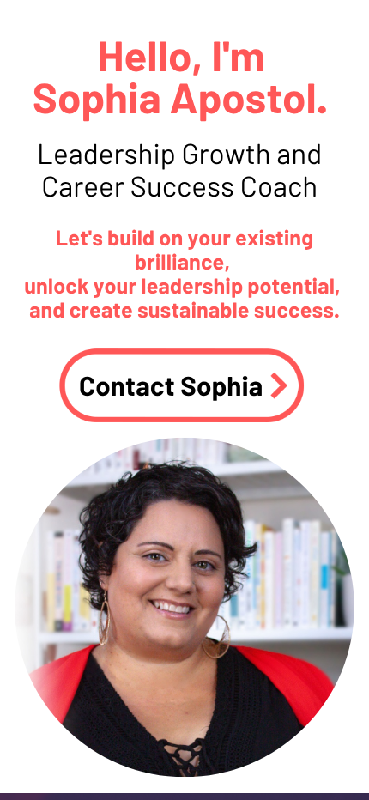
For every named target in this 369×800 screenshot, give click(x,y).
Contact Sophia (171, 385)
